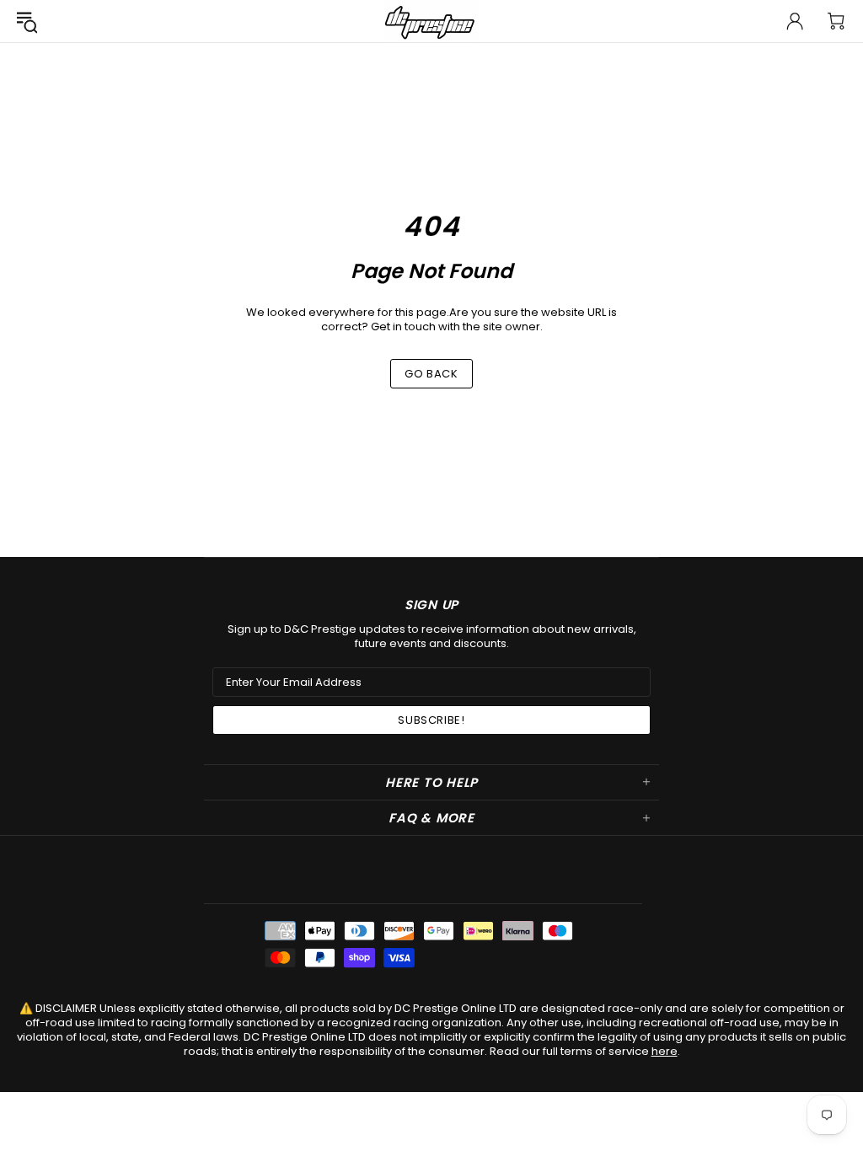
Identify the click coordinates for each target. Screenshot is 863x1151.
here (664, 1051)
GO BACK (431, 374)
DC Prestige (431, 21)
